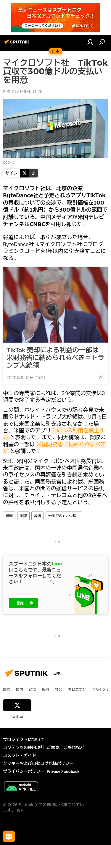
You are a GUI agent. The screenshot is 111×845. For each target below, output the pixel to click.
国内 (19, 689)
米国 (9, 516)
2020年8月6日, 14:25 (22, 91)
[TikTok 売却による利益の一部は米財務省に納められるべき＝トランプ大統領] (55, 305)
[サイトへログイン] (90, 42)
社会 (58, 689)
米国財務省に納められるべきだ (54, 447)
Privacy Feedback (63, 771)
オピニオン (77, 689)
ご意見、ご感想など (65, 747)
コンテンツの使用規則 (23, 747)
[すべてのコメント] (9, 836)
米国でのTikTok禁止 (64, 516)
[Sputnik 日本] (18, 44)
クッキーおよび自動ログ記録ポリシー (38, 763)
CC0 (6, 162)
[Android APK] (21, 788)
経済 (37, 516)
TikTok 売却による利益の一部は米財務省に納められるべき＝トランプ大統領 (55, 357)
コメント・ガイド (19, 755)
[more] (101, 377)
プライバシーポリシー (23, 771)
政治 (32, 689)
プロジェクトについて (23, 739)
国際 (23, 516)
